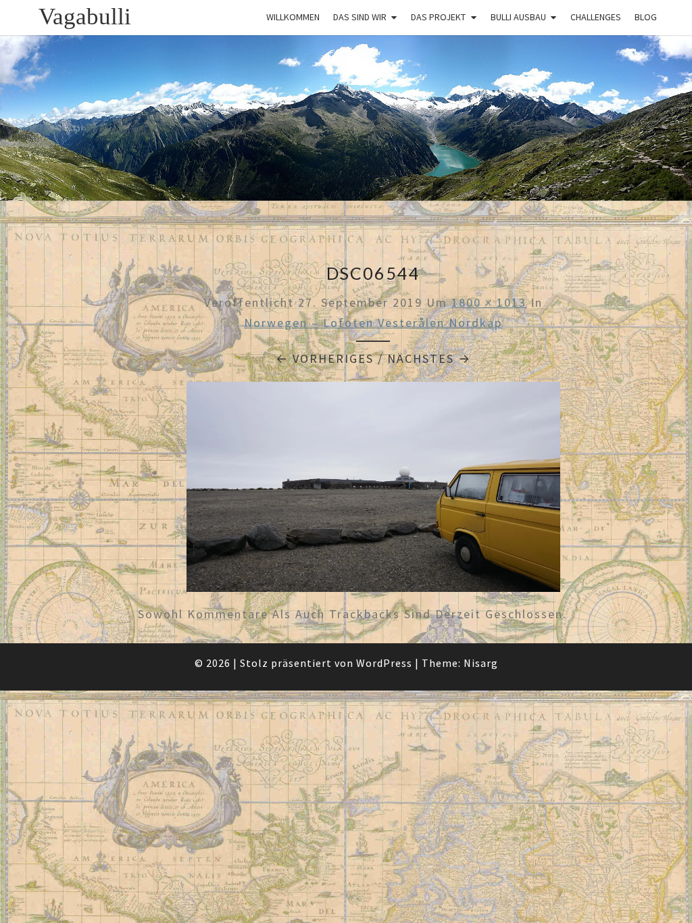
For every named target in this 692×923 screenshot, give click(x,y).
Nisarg (481, 663)
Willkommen (293, 17)
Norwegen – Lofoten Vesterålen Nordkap (373, 322)
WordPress (384, 663)
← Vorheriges (325, 358)
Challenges (595, 17)
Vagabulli (85, 16)
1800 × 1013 (488, 302)
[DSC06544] (373, 491)
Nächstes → (429, 358)
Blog (646, 17)
